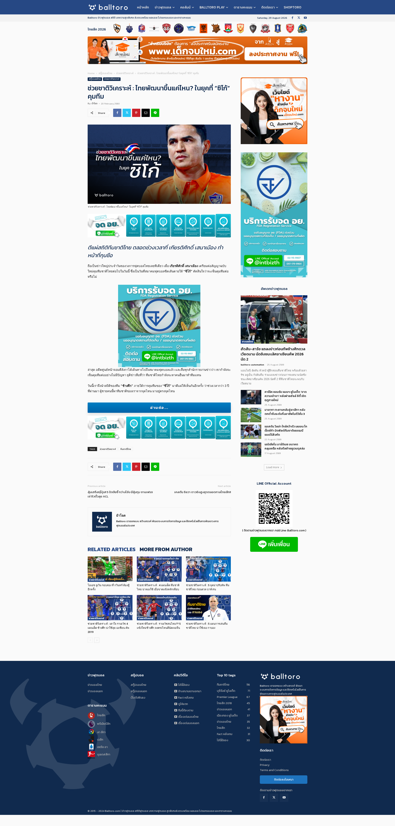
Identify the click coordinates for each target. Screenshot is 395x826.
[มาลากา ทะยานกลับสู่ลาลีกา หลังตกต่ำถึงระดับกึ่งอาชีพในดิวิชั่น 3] (251, 415)
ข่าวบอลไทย (247, 341)
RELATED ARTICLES (112, 549)
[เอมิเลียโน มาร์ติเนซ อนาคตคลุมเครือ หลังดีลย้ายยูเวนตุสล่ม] (251, 449)
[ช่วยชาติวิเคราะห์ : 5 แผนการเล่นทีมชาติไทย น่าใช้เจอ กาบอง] (208, 607)
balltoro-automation (252, 364)
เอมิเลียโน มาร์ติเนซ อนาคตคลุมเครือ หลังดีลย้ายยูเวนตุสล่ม (285, 446)
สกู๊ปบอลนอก (139, 691)
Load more (272, 467)
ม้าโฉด (95, 103)
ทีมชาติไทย (125, 449)
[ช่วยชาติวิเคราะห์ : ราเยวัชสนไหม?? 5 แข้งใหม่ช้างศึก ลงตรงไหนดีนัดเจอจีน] (159, 607)
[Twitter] (299, 18)
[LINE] (155, 113)
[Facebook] (292, 18)
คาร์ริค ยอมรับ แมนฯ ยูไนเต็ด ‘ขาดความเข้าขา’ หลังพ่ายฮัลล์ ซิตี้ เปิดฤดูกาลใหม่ (286, 396)
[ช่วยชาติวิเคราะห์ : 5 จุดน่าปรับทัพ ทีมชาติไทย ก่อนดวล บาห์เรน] (208, 569)
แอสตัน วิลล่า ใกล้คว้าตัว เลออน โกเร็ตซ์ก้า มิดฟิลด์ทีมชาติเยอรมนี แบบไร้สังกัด (286, 430)
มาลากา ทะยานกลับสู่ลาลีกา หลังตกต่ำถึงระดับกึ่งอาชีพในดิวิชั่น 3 (285, 412)
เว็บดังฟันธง (138, 697)
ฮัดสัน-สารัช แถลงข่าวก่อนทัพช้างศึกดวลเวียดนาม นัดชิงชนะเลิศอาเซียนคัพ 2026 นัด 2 (273, 354)
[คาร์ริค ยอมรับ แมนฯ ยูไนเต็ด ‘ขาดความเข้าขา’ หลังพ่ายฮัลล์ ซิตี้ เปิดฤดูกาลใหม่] (251, 397)
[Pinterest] (136, 113)
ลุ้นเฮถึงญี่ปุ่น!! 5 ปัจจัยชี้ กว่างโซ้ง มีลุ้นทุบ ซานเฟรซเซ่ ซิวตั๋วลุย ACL (120, 494)
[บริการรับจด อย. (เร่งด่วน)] (159, 225)
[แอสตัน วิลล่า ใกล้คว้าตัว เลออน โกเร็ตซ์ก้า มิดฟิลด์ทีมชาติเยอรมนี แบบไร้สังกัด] (251, 432)
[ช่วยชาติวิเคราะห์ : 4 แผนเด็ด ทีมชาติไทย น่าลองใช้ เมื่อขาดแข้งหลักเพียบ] (159, 569)
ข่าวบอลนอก (95, 691)
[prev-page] (90, 640)
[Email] (146, 113)
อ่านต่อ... (159, 407)
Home (91, 73)
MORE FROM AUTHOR (166, 549)
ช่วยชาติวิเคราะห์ (125, 73)
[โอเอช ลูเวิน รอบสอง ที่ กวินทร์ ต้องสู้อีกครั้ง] (110, 569)
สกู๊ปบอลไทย (105, 73)
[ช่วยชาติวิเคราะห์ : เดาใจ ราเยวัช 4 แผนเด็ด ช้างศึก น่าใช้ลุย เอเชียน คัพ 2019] (110, 607)
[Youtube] (305, 18)
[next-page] (96, 640)
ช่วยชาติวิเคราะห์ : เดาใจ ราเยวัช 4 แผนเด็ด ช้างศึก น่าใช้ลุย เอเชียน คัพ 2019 (108, 628)
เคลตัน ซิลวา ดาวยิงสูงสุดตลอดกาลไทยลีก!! (202, 492)
